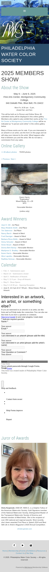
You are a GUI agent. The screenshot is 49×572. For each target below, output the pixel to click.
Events (23, 551)
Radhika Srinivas (8, 259)
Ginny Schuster (7, 242)
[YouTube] (22, 545)
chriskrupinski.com (24, 529)
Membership (14, 551)
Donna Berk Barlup (8, 248)
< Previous (5, 159)
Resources (41, 551)
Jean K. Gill (5, 225)
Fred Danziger (7, 236)
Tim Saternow (6, 231)
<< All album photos (9, 152)
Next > (13, 159)
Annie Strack (6, 245)
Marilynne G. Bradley (9, 250)
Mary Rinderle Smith (9, 228)
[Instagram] (31, 545)
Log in (6, 3)
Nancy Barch (6, 233)
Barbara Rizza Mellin (9, 239)
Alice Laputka (6, 256)
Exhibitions (31, 551)
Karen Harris (6, 253)
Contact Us (20, 553)
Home (4, 551)
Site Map (29, 553)
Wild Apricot (28, 567)
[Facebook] (14, 545)
